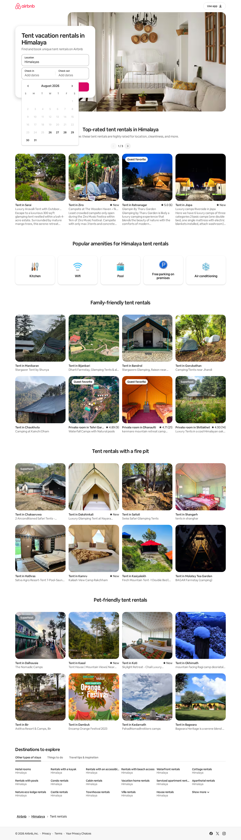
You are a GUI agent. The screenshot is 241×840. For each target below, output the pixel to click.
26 (50, 132)
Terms (58, 833)
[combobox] (55, 62)
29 (72, 132)
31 (35, 140)
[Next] (128, 146)
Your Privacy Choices (78, 833)
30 (27, 140)
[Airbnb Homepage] (25, 6)
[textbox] (38, 75)
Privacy (46, 833)
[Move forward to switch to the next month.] (72, 86)
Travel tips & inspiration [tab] (83, 757)
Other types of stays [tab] (28, 757)
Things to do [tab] (55, 757)
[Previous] (113, 146)
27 (57, 132)
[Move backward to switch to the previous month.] (28, 86)
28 (64, 132)
